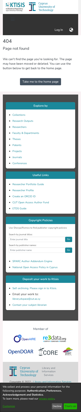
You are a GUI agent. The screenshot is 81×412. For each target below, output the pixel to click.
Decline (57, 406)
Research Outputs (22, 121)
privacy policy (46, 398)
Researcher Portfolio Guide (28, 184)
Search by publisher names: (23, 245)
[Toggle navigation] (12, 19)
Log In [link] (59, 30)
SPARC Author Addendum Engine (32, 261)
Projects (17, 151)
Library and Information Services (52, 382)
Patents (16, 145)
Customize (9, 406)
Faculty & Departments (25, 133)
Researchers (19, 127)
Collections (18, 115)
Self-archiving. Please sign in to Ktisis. (34, 288)
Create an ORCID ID (24, 196)
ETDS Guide (19, 208)
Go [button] (68, 239)
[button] (15, 7)
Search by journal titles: (21, 234)
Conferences (19, 163)
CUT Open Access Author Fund (30, 202)
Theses (16, 139)
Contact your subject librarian (29, 305)
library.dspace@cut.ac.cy (26, 299)
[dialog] (40, 397)
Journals (17, 157)
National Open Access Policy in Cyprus (35, 267)
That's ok (70, 406)
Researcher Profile (23, 190)
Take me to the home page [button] (40, 82)
